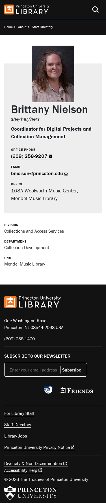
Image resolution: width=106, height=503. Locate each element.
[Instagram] (34, 391)
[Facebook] (21, 391)
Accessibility (20, 470)
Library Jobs (15, 436)
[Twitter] (7, 391)
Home (8, 27)
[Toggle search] (95, 9)
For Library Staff (19, 413)
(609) (29, 156)
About (22, 27)
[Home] (26, 9)
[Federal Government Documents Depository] (48, 392)
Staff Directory (42, 27)
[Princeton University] (30, 493)
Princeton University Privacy (37, 447)
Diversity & (33, 463)
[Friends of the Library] (76, 392)
